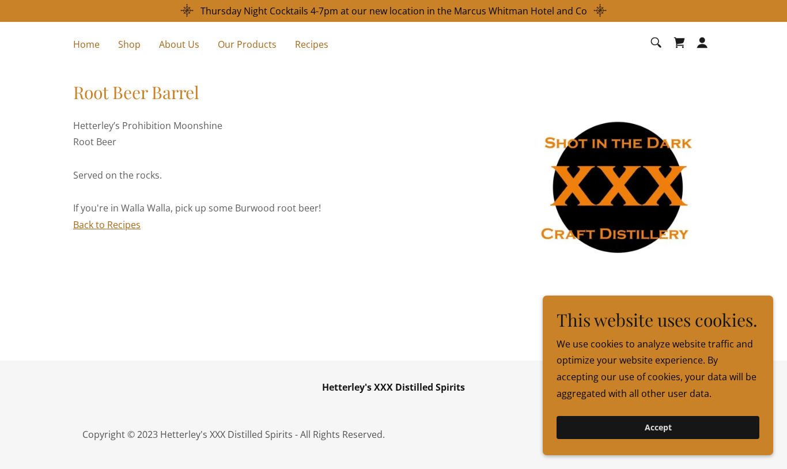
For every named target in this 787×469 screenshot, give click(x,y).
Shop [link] (129, 44)
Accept (658, 427)
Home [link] (86, 44)
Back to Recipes (107, 224)
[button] (702, 42)
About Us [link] (179, 44)
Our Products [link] (247, 44)
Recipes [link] (311, 44)
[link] (679, 42)
